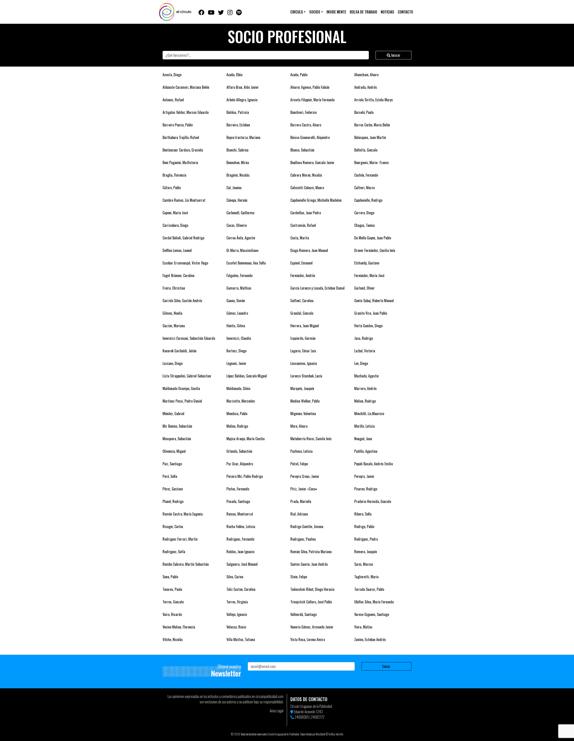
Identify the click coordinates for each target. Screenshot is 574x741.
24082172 (317, 717)
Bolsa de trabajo (363, 12)
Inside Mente (336, 12)
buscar (395, 55)
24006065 (302, 717)
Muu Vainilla (337, 734)
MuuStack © (322, 734)
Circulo (298, 12)
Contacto (405, 12)
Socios (316, 12)
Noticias (387, 12)
